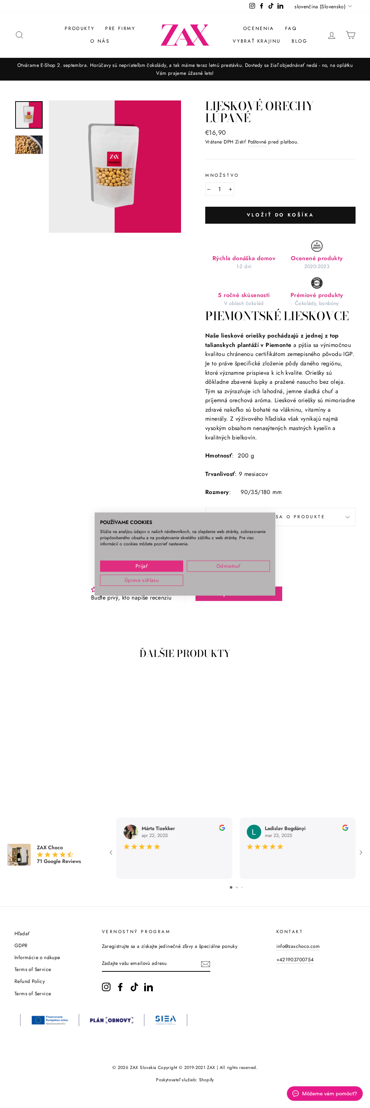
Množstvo (222, 175)
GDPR (21, 945)
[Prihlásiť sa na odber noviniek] (205, 964)
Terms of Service (32, 969)
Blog (299, 41)
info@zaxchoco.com (298, 946)
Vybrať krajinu (257, 41)
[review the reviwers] (222, 829)
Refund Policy (29, 981)
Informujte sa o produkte (280, 517)
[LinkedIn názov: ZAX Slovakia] (148, 987)
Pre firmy (120, 28)
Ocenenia (258, 28)
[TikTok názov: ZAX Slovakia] (134, 987)
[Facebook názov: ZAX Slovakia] (120, 987)
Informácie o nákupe (37, 957)
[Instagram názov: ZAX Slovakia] (106, 987)
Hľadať (22, 933)
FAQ (291, 28)
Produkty (79, 28)
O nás (99, 41)
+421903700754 (295, 959)
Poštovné (257, 141)
